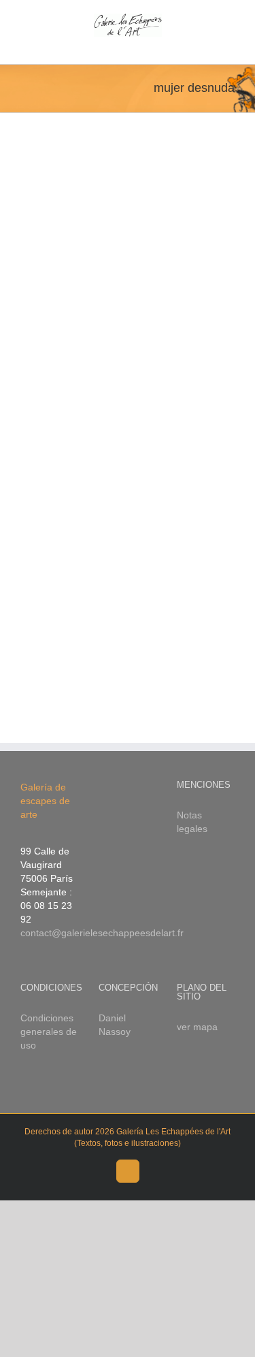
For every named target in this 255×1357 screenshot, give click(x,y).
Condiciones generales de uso (48, 1031)
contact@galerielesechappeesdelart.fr (102, 932)
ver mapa (197, 1026)
